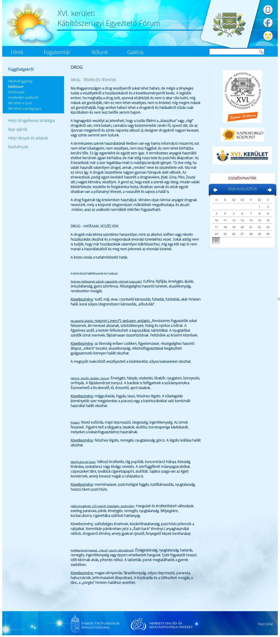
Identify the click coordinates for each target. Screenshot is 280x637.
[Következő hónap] (269, 191)
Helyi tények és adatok (28, 138)
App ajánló (17, 129)
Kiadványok (18, 146)
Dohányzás (16, 92)
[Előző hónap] (215, 191)
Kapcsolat (265, 623)
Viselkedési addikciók (23, 97)
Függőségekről (21, 69)
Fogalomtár (57, 52)
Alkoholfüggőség (20, 81)
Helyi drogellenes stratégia (31, 120)
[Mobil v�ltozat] (268, 15)
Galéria (135, 52)
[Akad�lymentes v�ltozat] (268, 41)
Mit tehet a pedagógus (24, 108)
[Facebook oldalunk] (268, 28)
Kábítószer (16, 86)
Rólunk (100, 52)
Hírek (17, 52)
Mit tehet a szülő (20, 103)
